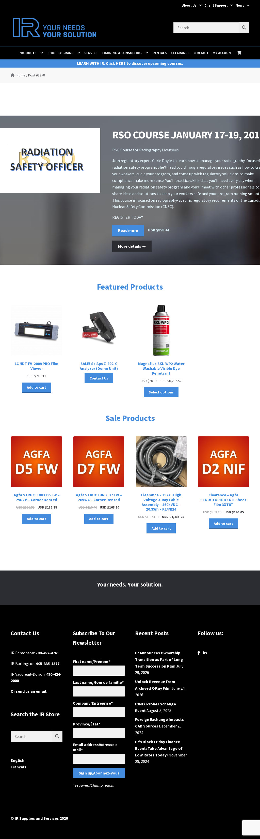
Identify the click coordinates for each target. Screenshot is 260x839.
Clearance (180, 53)
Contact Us (99, 378)
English (17, 760)
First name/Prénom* (91, 661)
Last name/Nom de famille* (98, 682)
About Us (189, 5)
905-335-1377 (47, 663)
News (240, 5)
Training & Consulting (122, 53)
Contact (200, 53)
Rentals (160, 53)
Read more (128, 230)
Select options (161, 392)
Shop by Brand (60, 53)
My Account (223, 53)
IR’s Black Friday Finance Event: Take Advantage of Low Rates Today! (159, 748)
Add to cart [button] (36, 387)
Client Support (216, 5)
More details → (132, 246)
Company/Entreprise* (93, 703)
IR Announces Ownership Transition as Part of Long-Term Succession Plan (160, 659)
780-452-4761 (47, 652)
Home (21, 75)
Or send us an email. (29, 691)
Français (18, 766)
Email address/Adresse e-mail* (96, 747)
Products (28, 53)
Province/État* (86, 723)
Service (90, 53)
